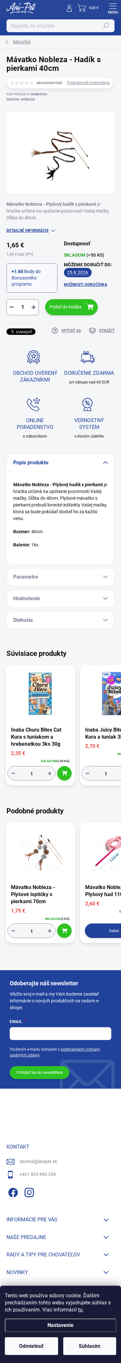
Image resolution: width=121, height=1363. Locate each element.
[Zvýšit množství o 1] (50, 773)
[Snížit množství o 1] (13, 773)
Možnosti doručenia (85, 284)
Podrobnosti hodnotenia (88, 82)
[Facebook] (12, 1191)
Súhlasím (89, 1346)
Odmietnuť (31, 1346)
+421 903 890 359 (37, 1174)
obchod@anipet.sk (38, 1161)
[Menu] (113, 8)
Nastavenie (60, 1325)
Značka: (20, 99)
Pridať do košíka (65, 306)
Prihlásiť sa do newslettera (39, 1072)
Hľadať (106, 26)
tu (80, 1310)
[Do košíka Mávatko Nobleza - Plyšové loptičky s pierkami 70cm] (64, 930)
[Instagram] (28, 1191)
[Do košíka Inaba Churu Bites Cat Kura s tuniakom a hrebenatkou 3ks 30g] (64, 773)
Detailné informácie (27, 230)
